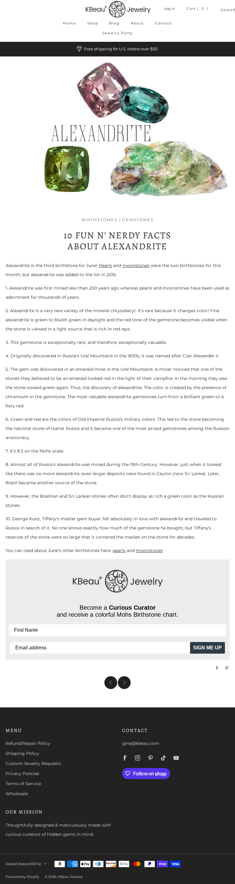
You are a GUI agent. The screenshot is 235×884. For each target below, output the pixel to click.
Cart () (198, 8)
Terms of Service (23, 783)
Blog (114, 23)
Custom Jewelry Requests (33, 763)
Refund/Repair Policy (28, 743)
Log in (169, 8)
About (137, 23)
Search (223, 10)
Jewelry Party (117, 33)
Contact (163, 23)
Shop (92, 23)
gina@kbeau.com (140, 743)
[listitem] (117, 49)
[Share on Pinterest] (227, 668)
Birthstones (100, 220)
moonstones (135, 265)
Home (69, 23)
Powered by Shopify (22, 877)
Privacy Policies (22, 773)
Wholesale (17, 793)
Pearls (105, 265)
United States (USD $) (23, 863)
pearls (119, 550)
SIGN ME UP (207, 647)
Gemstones (138, 220)
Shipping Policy (22, 753)
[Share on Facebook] (217, 668)
